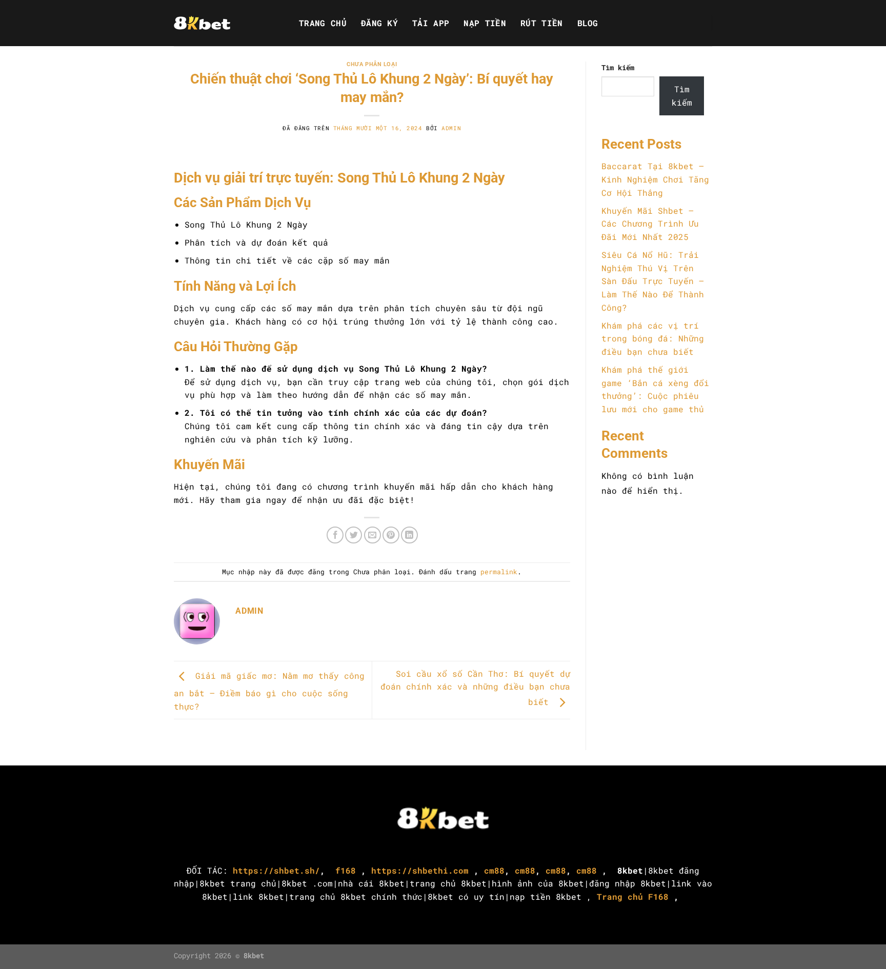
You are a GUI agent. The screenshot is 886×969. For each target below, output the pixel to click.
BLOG (587, 23)
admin (451, 128)
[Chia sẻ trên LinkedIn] (409, 535)
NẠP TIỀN (485, 23)
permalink (498, 572)
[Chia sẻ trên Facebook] (335, 535)
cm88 (494, 870)
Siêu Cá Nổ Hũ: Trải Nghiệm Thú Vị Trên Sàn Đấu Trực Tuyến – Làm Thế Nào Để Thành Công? (652, 280)
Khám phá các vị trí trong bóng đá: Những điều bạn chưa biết (652, 338)
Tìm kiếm (617, 67)
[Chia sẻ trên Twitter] (353, 535)
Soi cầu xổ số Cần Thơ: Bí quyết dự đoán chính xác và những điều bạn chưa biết (475, 688)
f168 (343, 870)
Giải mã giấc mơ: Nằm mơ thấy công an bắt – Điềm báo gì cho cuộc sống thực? (269, 691)
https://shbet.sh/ (276, 870)
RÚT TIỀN (541, 23)
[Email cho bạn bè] (372, 535)
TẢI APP (430, 23)
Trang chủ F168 (633, 896)
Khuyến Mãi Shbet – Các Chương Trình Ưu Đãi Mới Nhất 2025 (650, 223)
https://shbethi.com (420, 870)
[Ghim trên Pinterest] (390, 535)
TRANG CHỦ (323, 23)
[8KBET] (225, 23)
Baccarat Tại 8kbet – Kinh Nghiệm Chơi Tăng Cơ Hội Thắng (655, 178)
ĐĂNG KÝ (379, 23)
